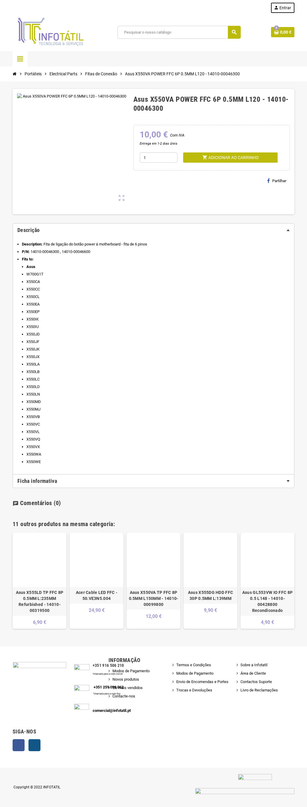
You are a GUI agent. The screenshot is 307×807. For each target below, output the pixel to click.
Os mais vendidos (127, 687)
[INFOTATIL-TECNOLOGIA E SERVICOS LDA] (50, 32)
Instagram (34, 745)
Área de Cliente (253, 673)
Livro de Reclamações (259, 690)
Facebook (19, 745)
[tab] (153, 230)
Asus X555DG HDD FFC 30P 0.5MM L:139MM (210, 595)
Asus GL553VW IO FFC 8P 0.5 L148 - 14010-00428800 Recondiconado (267, 601)
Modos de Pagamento (131, 671)
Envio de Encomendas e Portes (202, 681)
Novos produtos (125, 679)
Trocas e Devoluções (194, 690)
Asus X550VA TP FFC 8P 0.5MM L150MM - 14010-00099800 (153, 598)
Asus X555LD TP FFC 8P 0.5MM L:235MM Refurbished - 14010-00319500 (40, 601)
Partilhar (279, 181)
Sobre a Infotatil (253, 665)
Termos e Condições (193, 665)
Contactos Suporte (256, 681)
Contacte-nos (123, 696)
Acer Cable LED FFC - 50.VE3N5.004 (97, 595)
